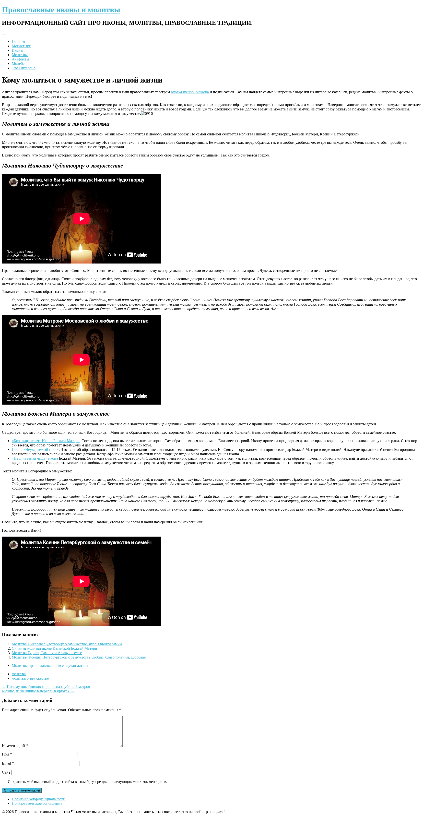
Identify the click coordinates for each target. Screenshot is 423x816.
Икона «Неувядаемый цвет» (35, 449)
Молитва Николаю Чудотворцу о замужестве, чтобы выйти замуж (67, 644)
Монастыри (21, 46)
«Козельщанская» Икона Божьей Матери (46, 441)
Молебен (19, 63)
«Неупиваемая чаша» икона (35, 458)
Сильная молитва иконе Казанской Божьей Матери (54, 648)
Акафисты (20, 59)
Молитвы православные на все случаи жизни (50, 665)
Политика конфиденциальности (38, 799)
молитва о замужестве (30, 678)
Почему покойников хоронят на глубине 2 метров (46, 686)
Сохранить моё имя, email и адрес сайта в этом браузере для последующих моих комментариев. (87, 782)
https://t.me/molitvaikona (190, 92)
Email (8, 763)
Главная (18, 41)
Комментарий (15, 746)
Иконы (17, 50)
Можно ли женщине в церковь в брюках (38, 691)
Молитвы (20, 55)
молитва (19, 674)
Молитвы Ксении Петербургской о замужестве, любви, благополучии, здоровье (79, 657)
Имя (7, 754)
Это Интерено (23, 68)
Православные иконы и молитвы (61, 9)
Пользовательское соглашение (37, 803)
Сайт (6, 772)
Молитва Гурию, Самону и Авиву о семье (47, 653)
